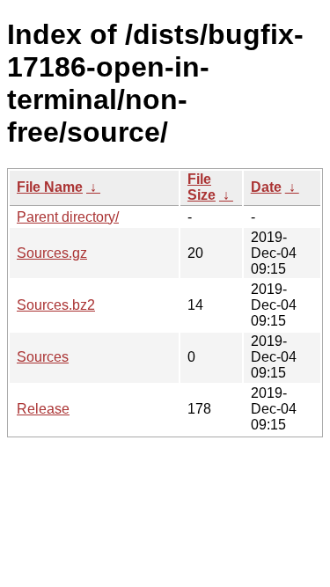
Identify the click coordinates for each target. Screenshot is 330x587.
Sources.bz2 (56, 304)
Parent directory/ (68, 216)
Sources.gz (52, 253)
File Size (201, 187)
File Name (50, 187)
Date (266, 187)
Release (43, 408)
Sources (43, 356)
